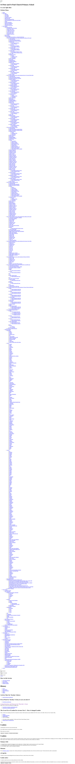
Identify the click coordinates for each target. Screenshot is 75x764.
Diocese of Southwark (9, 23)
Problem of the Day (17, 312)
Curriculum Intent (8, 590)
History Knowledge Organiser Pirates (15, 130)
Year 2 (8, 450)
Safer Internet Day (12, 384)
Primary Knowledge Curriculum (12, 592)
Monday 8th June (12, 164)
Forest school (11, 285)
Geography (11, 282)
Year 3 (10, 611)
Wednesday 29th (12, 68)
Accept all (6, 733)
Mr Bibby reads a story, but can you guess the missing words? (20, 587)
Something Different (12, 61)
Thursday (11, 354)
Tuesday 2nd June (12, 172)
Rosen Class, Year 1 (10, 29)
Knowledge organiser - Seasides (14, 267)
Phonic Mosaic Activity (15, 194)
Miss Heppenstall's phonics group (17, 228)
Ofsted (6, 628)
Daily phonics (11, 371)
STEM (10, 340)
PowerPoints (13, 141)
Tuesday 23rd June (12, 155)
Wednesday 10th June (13, 166)
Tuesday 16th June (12, 160)
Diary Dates (7, 649)
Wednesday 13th (12, 108)
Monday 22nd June (12, 154)
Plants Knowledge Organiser (14, 184)
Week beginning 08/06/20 (15, 270)
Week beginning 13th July (15, 313)
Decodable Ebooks (10, 578)
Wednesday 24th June (13, 156)
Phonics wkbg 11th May (13, 252)
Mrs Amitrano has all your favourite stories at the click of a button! (20, 582)
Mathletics (11, 423)
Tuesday (10, 352)
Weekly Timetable (12, 531)
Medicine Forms (7, 654)
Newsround (11, 226)
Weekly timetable (12, 518)
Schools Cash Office (8, 657)
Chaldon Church (8, 647)
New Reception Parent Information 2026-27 (12, 644)
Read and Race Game (15, 191)
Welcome (6, 14)
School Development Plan (9, 19)
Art (9, 274)
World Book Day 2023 (15, 604)
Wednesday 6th (12, 244)
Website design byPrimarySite (8, 720)
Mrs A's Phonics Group (15, 171)
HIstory (10, 482)
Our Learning (5, 589)
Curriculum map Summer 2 (14, 265)
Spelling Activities (14, 145)
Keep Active (11, 136)
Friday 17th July (12, 210)
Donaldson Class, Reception (12, 28)
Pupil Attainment (8, 630)
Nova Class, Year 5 (10, 33)
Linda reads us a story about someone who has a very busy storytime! (21, 586)
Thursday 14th (11, 111)
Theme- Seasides (12, 279)
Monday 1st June (12, 169)
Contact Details (7, 640)
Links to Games (14, 189)
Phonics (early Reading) (13, 600)
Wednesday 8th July (12, 213)
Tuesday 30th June (12, 150)
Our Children (5, 26)
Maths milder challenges (13, 233)
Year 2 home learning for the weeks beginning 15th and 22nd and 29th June (20, 287)
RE (9, 273)
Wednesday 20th (12, 259)
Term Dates (7, 648)
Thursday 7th (11, 245)
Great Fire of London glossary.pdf (8, 708)
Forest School (11, 101)
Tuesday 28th (11, 65)
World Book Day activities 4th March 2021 (14, 579)
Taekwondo (9, 661)
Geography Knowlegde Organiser (15, 40)
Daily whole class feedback (14, 539)
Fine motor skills (12, 339)
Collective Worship (8, 17)
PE (9, 396)
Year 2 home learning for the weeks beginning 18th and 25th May (18, 256)
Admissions (7, 642)
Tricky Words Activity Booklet (16, 148)
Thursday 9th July (12, 214)
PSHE (10, 395)
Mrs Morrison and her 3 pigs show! (15, 584)
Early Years (11, 593)
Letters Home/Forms (8, 653)
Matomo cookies (6, 750)
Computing (11, 369)
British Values (7, 635)
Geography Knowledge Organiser (15, 78)
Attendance (7, 641)
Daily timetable (11, 219)
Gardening (9, 663)
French (8, 662)
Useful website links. (12, 229)
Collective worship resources (12, 328)
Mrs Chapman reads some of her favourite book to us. (18, 585)
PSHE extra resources (13, 232)
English (10, 271)
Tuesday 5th (11, 243)
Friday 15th (11, 114)
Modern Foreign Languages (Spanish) (13, 615)
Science (10, 318)
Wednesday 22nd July (13, 205)
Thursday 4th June (12, 178)
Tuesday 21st (11, 44)
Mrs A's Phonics (14, 43)
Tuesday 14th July (12, 207)
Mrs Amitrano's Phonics (15, 46)
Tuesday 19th (11, 258)
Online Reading (14, 603)
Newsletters (7, 650)
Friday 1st (11, 239)
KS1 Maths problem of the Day (14, 230)
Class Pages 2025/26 (8, 27)
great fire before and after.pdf (8, 697)
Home (4, 12)
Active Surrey (11, 300)
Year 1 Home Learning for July (12, 182)
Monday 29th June (12, 149)
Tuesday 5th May (12, 118)
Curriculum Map (12, 38)
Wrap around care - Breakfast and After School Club (14, 646)
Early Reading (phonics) (9, 619)
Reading (10, 370)
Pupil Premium (7, 626)
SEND (6, 21)
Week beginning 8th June (15, 276)
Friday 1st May (11, 74)
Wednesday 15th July (13, 208)
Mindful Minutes (12, 60)
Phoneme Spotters (14, 190)
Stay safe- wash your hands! (14, 278)
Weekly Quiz (11, 532)
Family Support (7, 637)
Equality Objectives (8, 22)
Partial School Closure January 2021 (11, 666)
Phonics (10, 140)
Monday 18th (11, 257)
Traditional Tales (14, 56)
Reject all (2, 733)
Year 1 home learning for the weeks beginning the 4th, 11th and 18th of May (20, 75)
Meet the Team (7, 18)
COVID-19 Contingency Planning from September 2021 (15, 665)
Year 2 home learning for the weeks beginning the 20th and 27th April (19, 216)
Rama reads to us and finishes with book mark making (18, 581)
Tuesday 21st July (12, 204)
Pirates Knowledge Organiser (14, 185)
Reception (9, 330)
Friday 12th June (12, 168)
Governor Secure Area (9, 25)
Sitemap (4, 714)
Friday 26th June (12, 158)
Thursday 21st (11, 260)
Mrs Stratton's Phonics (15, 42)
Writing (10, 601)
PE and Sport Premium (9, 629)
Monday (10, 351)
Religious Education (12, 362)
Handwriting (11, 364)
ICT (10, 284)
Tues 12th (11, 248)
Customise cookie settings (13, 733)
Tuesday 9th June (12, 165)
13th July (13, 326)
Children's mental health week (14, 549)
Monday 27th (11, 62)
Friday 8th (11, 246)
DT (9, 277)
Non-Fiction (13, 57)
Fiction (12, 55)
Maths (10, 269)
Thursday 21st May (12, 88)
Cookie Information (6, 715)
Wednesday (11, 353)
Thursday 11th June (12, 167)
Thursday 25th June (12, 157)
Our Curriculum (7, 591)
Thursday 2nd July (12, 152)
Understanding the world (13, 337)
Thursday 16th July (12, 209)
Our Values (7, 16)
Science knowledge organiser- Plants (15, 266)
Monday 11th (11, 102)
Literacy (10, 333)
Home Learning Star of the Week (15, 342)
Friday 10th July (12, 215)
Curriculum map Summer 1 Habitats (15, 217)
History (10, 281)
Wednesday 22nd (12, 47)
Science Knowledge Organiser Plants (15, 129)
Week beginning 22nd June (16, 289)
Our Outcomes (5, 625)
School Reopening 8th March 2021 (11, 667)
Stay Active (11, 59)
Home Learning (5, 682)
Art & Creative (11, 336)
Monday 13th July (12, 206)
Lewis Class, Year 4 (10, 32)
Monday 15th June (12, 159)
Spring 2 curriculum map (13, 533)
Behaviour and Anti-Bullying (10, 634)
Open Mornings (7, 645)
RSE (5, 636)
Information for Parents (7, 639)
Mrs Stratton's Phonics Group (16, 51)
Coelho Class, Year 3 (10, 31)
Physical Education (12, 365)
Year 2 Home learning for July (12, 309)
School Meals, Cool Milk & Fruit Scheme (12, 656)
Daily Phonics (11, 386)
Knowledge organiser (13, 218)
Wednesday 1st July (12, 151)
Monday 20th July (12, 203)
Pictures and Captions (15, 147)
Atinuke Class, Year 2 (11, 30)
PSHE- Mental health (13, 275)
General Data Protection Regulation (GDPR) (12, 659)
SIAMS (6, 627)
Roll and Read (13, 192)
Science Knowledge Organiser (14, 39)
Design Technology (12, 394)
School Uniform (7, 655)
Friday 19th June (12, 163)
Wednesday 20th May (13, 85)
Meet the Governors (8, 24)
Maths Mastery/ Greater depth (14, 253)
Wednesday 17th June (13, 161)
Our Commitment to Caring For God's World (12, 20)
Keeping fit (11, 255)
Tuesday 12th (11, 105)
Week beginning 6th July (15, 311)
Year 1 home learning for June (12, 127)
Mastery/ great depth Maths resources (15, 263)
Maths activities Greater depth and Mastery (16, 231)
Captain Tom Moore (12, 240)
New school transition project (14, 308)
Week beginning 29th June (16, 290)
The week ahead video (13, 525)
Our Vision (4, 13)
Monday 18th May (12, 79)
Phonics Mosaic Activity (15, 146)
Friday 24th (11, 53)
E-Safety (6, 638)
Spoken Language (12, 606)
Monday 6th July (12, 211)
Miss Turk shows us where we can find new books (18, 583)
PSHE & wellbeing (12, 338)
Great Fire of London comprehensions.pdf (10, 707)
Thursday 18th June (12, 162)
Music (10, 348)
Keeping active (11, 334)
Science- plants (11, 297)
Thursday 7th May (12, 124)
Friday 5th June (12, 181)
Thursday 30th (11, 71)
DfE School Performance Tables (10, 631)
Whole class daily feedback (14, 557)
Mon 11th (11, 247)
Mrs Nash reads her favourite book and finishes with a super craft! (20, 580)
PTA (5, 658)
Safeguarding (5, 632)
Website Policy (5, 716)
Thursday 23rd (11, 50)
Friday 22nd (11, 261)
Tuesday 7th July (12, 212)
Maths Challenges (12, 58)
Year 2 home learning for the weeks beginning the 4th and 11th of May (19, 241)
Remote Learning (8, 329)
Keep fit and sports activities (14, 225)
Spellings (10, 367)
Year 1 (8, 343)
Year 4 (10, 612)
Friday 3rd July (11, 153)
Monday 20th (11, 41)
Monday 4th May (12, 115)
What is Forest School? (11, 621)
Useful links (11, 341)
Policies (6, 652)
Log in (4, 668)
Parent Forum (7, 651)
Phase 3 (12, 187)
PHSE (10, 350)
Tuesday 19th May (12, 82)
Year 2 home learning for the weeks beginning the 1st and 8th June (18, 264)
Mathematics (9, 607)
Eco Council (7, 35)
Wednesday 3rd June (12, 175)
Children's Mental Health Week (14, 402)
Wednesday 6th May (12, 121)
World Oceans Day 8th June (14, 286)
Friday (10, 504)
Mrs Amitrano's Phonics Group (16, 52)
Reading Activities (12, 54)
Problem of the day (17, 314)
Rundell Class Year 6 (10, 34)
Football (8, 664)
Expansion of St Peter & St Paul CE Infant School (13, 643)
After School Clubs (8, 660)
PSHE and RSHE (10, 617)
